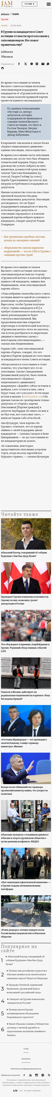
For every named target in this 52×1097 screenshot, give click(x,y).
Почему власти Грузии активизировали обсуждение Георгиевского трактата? (23, 1013)
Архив (5, 25)
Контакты (26, 1059)
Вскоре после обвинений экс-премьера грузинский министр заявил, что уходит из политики (24, 791)
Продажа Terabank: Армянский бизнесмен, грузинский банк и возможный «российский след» (24, 989)
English (15, 14)
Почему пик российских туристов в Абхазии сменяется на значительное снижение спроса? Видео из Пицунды (27, 974)
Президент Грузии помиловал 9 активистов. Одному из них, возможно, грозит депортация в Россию (25, 600)
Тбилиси (7, 56)
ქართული (5, 14)
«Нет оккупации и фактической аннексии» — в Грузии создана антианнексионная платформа (26, 886)
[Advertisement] (26, 487)
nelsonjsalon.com (33, 396)
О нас (26, 1049)
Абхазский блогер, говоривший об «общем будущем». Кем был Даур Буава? (24, 554)
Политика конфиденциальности (26, 1069)
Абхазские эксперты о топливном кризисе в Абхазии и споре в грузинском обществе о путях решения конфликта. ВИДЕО (24, 838)
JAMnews (7, 51)
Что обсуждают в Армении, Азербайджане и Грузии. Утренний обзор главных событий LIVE (25, 648)
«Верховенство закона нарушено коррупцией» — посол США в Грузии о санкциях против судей (27, 251)
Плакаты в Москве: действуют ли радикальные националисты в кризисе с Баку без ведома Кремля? (25, 695)
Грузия (4, 19)
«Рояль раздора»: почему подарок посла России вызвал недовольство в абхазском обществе (23, 933)
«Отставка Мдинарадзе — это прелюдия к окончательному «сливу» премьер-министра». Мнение (24, 743)
